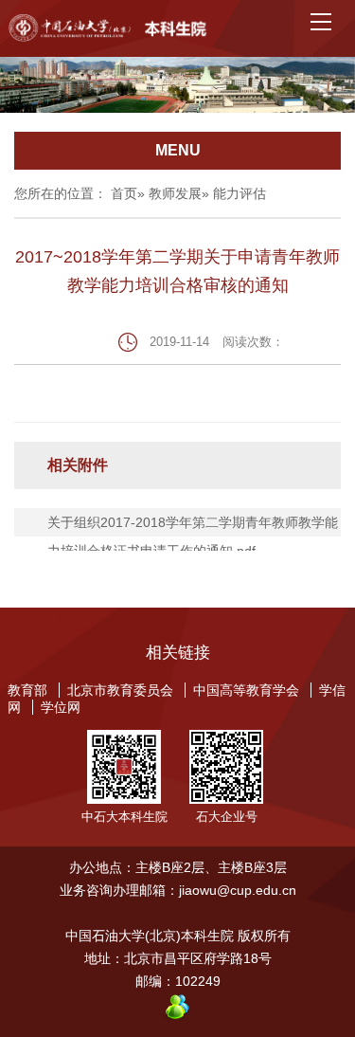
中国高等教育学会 (246, 690)
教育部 (27, 690)
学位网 (60, 707)
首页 (124, 193)
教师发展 (175, 193)
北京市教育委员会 (120, 690)
